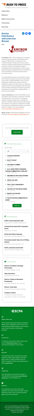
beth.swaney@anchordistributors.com (18, 114)
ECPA (21, 412)
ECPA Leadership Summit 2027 (13, 248)
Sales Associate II (9, 273)
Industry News (6, 11)
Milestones (5, 15)
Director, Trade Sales (10, 287)
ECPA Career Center (12, 343)
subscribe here (9, 363)
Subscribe (17, 132)
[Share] (29, 33)
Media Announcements (8, 19)
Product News (5, 23)
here (3, 359)
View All (17, 205)
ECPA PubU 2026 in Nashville (13, 234)
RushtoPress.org (15, 406)
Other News (5, 27)
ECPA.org (22, 410)
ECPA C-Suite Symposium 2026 (13, 221)
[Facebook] (26, 33)
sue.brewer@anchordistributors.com (13, 109)
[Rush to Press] (14, 5)
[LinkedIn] (23, 33)
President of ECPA (10, 293)
